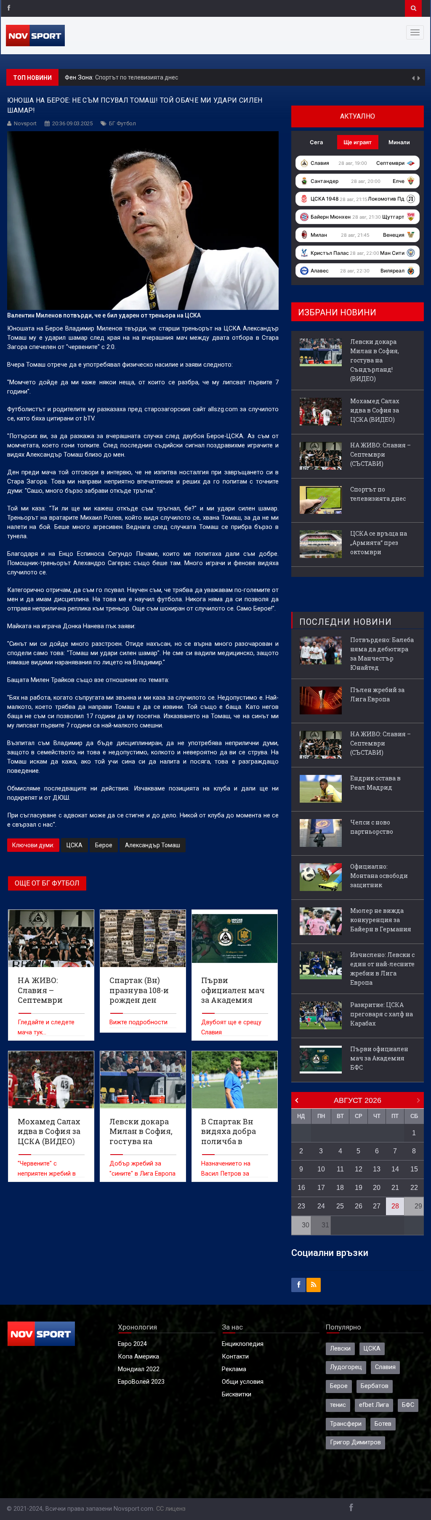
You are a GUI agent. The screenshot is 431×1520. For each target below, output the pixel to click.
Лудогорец (346, 1367)
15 (414, 1169)
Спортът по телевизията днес (136, 75)
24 (321, 1206)
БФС (408, 1405)
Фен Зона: (80, 75)
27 (376, 1206)
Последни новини (345, 622)
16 (301, 1187)
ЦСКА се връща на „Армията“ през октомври (378, 542)
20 (376, 1187)
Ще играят (357, 142)
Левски (340, 1348)
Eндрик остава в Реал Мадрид (375, 782)
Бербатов (374, 1386)
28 (395, 1206)
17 (321, 1187)
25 (340, 1206)
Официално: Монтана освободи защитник (379, 875)
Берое (103, 845)
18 (340, 1187)
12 (358, 1169)
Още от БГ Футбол (47, 883)
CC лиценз (171, 1508)
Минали (399, 142)
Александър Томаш (152, 845)
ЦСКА (74, 845)
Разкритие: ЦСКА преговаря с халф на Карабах (381, 1014)
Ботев (383, 1423)
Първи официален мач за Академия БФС (379, 1058)
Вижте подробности (138, 1022)
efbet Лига (374, 1405)
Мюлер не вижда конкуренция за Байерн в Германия (380, 920)
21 (395, 1187)
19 (358, 1187)
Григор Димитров (355, 1442)
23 (301, 1206)
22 (414, 1187)
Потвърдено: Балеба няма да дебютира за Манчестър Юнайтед (382, 653)
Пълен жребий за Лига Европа (377, 694)
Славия (385, 1367)
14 (395, 1169)
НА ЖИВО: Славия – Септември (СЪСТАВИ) (380, 454)
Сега (316, 142)
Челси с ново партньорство (371, 826)
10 (321, 1169)
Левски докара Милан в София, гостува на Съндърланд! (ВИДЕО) (374, 360)
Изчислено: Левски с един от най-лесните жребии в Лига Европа (382, 968)
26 (358, 1206)
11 (340, 1169)
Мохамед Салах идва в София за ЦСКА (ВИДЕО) (374, 410)
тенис (338, 1405)
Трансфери (346, 1423)
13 (376, 1169)
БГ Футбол (122, 123)
